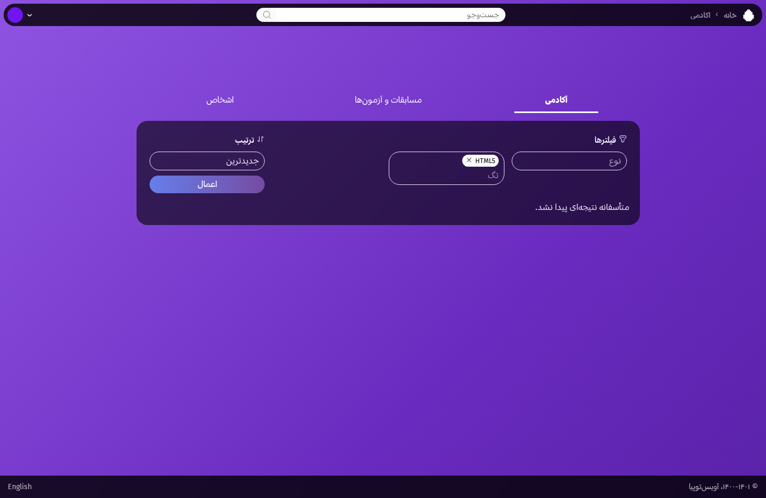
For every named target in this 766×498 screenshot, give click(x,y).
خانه (730, 15)
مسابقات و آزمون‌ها (388, 100)
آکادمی (700, 15)
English (20, 486)
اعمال (207, 184)
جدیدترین (242, 161)
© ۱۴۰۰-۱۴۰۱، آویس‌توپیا (723, 486)
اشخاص (220, 100)
